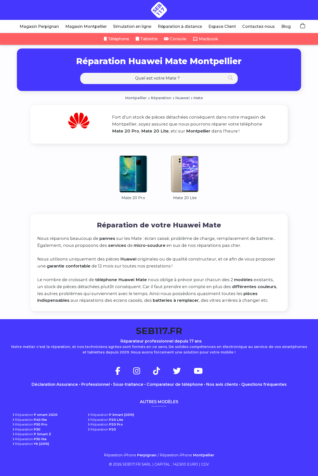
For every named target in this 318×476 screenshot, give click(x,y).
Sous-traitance (128, 384)
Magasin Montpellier (86, 26)
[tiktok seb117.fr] (162, 372)
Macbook (208, 39)
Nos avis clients (222, 384)
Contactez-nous (258, 26)
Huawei (182, 98)
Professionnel (95, 384)
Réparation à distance (180, 26)
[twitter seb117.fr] (183, 372)
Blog (286, 26)
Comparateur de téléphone (175, 384)
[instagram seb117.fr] (142, 372)
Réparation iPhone (130, 455)
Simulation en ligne (132, 26)
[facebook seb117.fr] (123, 372)
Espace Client (222, 26)
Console (177, 39)
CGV (205, 464)
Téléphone (118, 39)
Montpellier (136, 98)
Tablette (148, 39)
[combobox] (159, 78)
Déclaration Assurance (55, 384)
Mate (198, 98)
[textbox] (159, 78)
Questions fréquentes (264, 384)
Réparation (161, 98)
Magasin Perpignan (39, 26)
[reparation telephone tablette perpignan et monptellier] (159, 10)
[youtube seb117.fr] (198, 372)
